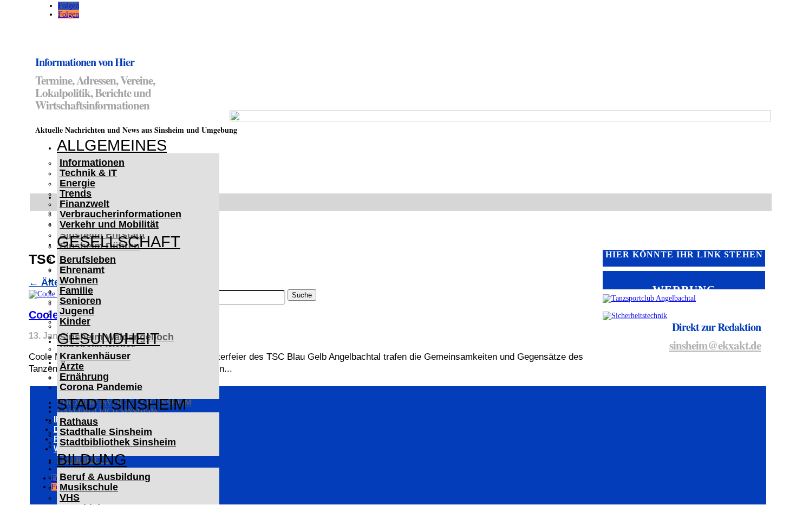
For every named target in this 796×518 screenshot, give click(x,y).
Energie (77, 183)
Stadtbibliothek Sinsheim (118, 442)
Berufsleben (88, 259)
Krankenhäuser (95, 356)
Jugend (77, 311)
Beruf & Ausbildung (105, 476)
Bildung (92, 459)
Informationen (92, 162)
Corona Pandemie (101, 386)
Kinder (75, 321)
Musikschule (89, 487)
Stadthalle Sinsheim (106, 431)
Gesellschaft (118, 241)
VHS (70, 497)
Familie (76, 290)
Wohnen (79, 280)
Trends (76, 193)
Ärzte (72, 366)
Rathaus (79, 421)
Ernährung (84, 376)
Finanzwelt (84, 203)
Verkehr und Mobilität (109, 224)
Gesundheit (108, 338)
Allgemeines (112, 145)
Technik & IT (88, 172)
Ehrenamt (82, 269)
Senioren (80, 300)
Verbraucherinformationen (120, 214)
